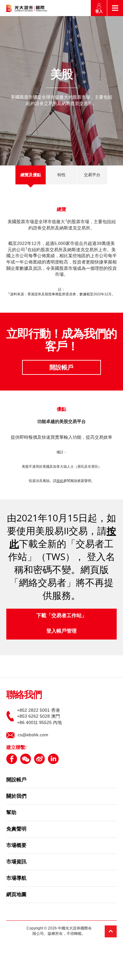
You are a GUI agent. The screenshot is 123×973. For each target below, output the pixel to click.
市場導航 (16, 878)
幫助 (11, 812)
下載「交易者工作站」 (61, 615)
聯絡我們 (24, 695)
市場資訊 (16, 862)
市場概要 (16, 845)
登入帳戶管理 (61, 631)
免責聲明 (16, 829)
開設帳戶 (61, 367)
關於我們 (16, 796)
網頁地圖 (16, 894)
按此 (59, 481)
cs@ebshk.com (33, 734)
